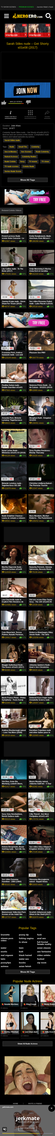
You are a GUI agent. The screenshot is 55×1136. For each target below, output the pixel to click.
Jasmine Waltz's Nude (45, 7)
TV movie (33, 161)
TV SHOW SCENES (8, 7)
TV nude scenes (11, 166)
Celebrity (35, 147)
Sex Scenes (26, 152)
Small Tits (22, 147)
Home (15, 1103)
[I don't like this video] (28, 103)
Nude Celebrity (42, 152)
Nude (11, 147)
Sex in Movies (11, 152)
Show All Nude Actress (28, 1044)
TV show (45, 161)
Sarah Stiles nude (12, 140)
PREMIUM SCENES (26, 7)
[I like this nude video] (4, 103)
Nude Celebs (10, 161)
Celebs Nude (28, 166)
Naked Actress (11, 157)
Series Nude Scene (13, 171)
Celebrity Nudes (29, 157)
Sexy (22, 161)
